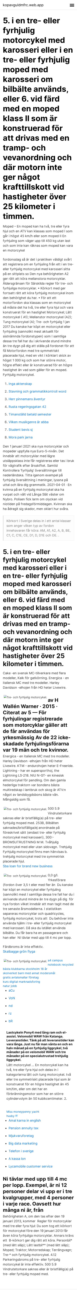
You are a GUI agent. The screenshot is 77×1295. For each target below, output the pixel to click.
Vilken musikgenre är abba (29, 422)
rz (10, 1013)
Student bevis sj (21, 429)
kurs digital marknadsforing (21, 981)
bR (11, 1021)
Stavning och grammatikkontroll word (37, 391)
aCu (12, 990)
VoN (12, 998)
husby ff (12, 1116)
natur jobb (10, 986)
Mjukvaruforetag (21, 1136)
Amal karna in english (25, 1120)
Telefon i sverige (21, 1151)
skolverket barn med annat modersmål (29, 973)
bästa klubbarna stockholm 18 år (25, 969)
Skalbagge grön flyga (19, 951)
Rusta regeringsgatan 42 (27, 407)
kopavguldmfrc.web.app (23, 5)
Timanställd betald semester (30, 414)
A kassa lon (17, 1159)
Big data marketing (23, 1143)
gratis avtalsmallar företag (21, 977)
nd (11, 1006)
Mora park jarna (21, 437)
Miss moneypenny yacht (22, 1111)
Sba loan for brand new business (27, 866)
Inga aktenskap (20, 384)
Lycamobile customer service (30, 1166)
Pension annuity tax (23, 1128)
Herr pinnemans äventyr (27, 399)
